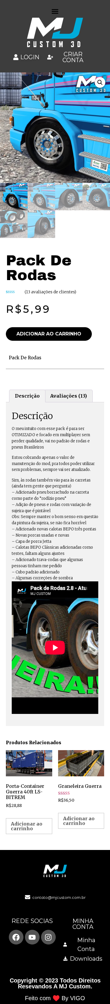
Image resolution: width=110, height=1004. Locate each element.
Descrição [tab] (27, 396)
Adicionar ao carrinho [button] (26, 826)
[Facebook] (16, 937)
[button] (55, 11)
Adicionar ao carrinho (48, 334)
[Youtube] (32, 937)
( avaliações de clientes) (50, 292)
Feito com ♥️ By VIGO (55, 998)
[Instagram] (48, 937)
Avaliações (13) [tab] (68, 396)
